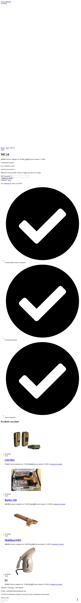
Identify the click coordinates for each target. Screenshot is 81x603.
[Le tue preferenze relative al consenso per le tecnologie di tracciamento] (77, 599)
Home (3, 148)
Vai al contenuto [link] (6, 1)
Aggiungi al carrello (7, 178)
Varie (7, 148)
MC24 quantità (5, 176)
